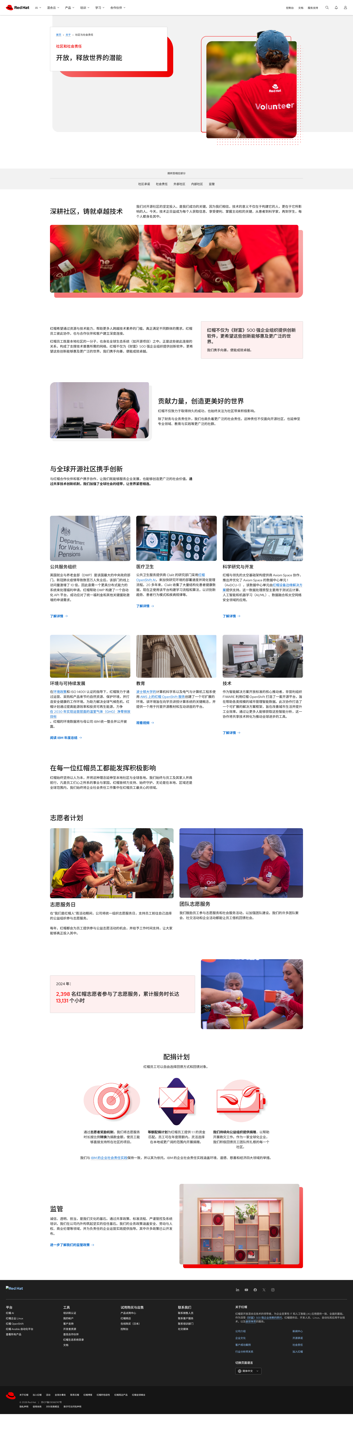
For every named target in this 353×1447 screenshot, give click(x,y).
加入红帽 (298, 1351)
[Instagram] (273, 1291)
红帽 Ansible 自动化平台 (19, 1329)
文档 (300, 8)
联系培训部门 (185, 1323)
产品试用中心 (128, 1313)
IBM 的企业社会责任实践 (109, 1158)
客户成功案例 (243, 1345)
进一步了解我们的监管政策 (70, 1245)
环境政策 (60, 692)
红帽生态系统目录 (73, 1339)
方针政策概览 (52, 1406)
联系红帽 (74, 1394)
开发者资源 (69, 1329)
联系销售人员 (185, 1313)
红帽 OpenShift (15, 1323)
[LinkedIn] (237, 1291)
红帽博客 (87, 1394)
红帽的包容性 (103, 1394)
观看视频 (142, 723)
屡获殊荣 (251, 1321)
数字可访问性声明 (72, 1406)
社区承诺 (144, 184)
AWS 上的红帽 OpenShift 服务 (162, 697)
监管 (212, 184)
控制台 (290, 8)
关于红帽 (23, 1394)
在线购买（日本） (131, 1323)
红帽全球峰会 (138, 1394)
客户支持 (68, 1323)
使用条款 (37, 1406)
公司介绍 (240, 1331)
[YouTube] (246, 1291)
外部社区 (179, 184)
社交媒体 (183, 1329)
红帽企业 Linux (14, 1318)
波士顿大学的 (146, 692)
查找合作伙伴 (71, 1334)
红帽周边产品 (121, 1394)
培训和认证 (69, 1313)
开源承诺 (298, 1338)
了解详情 (56, 616)
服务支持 (313, 8)
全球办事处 (60, 1394)
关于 (68, 34)
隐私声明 (23, 1406)
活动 (48, 1394)
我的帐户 (68, 1318)
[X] (264, 1291)
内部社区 (197, 184)
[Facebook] (255, 1291)
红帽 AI (10, 1313)
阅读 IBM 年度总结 (63, 738)
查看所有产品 (13, 1334)
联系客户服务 (185, 1318)
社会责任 (162, 184)
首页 (58, 34)
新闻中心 (298, 1331)
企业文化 (240, 1338)
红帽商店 (126, 1318)
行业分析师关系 (244, 1351)
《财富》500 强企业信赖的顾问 (264, 1317)
